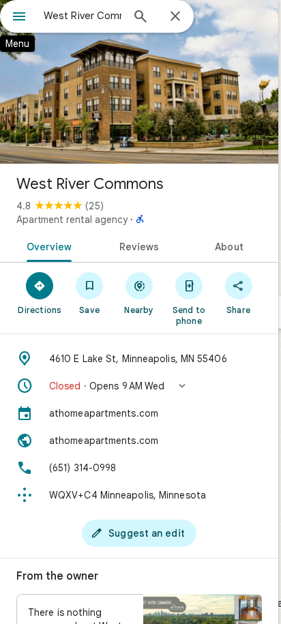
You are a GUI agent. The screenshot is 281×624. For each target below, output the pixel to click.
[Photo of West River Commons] (139, 82)
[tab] (46, 245)
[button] (139, 386)
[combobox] (82, 16)
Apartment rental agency (72, 219)
